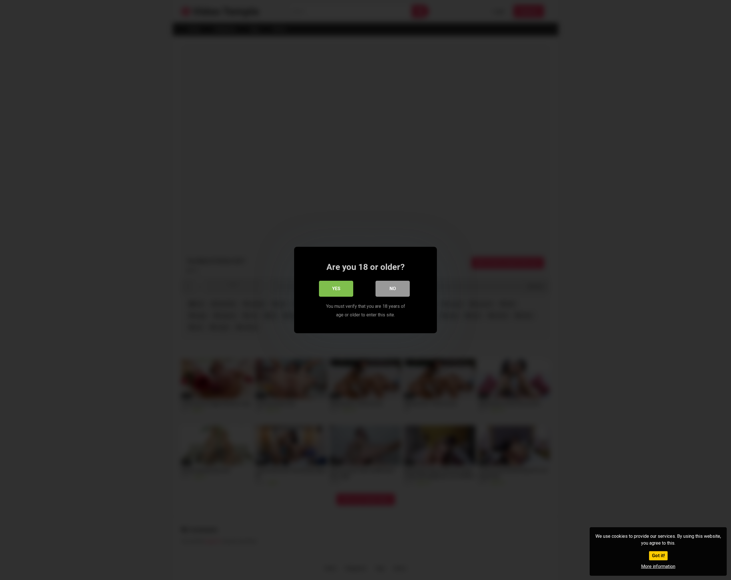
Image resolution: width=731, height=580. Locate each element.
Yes (336, 288)
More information (658, 566)
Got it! (658, 555)
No (392, 288)
